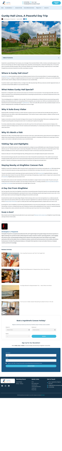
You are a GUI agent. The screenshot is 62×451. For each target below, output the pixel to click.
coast (50, 168)
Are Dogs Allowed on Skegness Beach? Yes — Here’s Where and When (36, 285)
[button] (58, 57)
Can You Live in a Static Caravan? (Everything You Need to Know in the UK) (36, 301)
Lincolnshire (5, 176)
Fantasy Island (41, 173)
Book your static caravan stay (40, 215)
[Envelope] (26, 19)
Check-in (8, 327)
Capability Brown (25, 102)
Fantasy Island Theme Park (11, 201)
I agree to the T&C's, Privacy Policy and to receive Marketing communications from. (25, 363)
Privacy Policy (34, 389)
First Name (8, 353)
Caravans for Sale (18, 7)
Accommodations (8, 7)
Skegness (8, 78)
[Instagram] (5, 385)
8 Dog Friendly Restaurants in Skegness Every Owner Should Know (35, 269)
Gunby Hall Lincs (5, 76)
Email (7, 358)
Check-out (34, 327)
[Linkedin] (8, 385)
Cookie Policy (34, 388)
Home (2, 7)
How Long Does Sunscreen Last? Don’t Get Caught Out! (32, 253)
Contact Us (46, 7)
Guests (7, 333)
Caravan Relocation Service (29, 7)
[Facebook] (24, 19)
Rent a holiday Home (35, 383)
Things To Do (38, 7)
